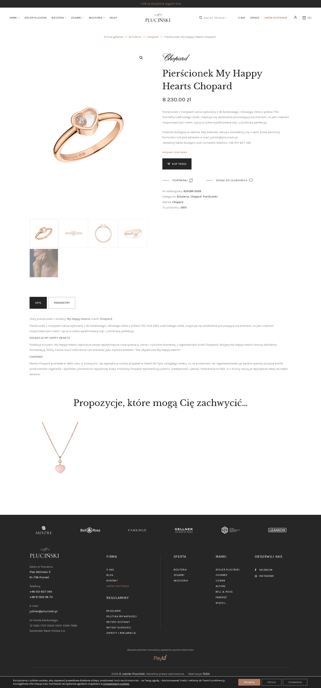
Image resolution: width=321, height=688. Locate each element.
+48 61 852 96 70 (41, 597)
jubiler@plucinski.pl (44, 611)
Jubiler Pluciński (133, 674)
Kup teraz (179, 164)
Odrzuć (271, 682)
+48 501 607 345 (41, 591)
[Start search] (200, 17)
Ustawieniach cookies (116, 683)
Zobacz (60, 468)
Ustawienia (295, 682)
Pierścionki (210, 196)
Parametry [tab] (62, 302)
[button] (141, 57)
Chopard (152, 37)
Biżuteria (135, 37)
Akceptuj (249, 682)
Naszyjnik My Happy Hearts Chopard (60, 442)
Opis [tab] (38, 302)
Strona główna (113, 37)
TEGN (206, 674)
